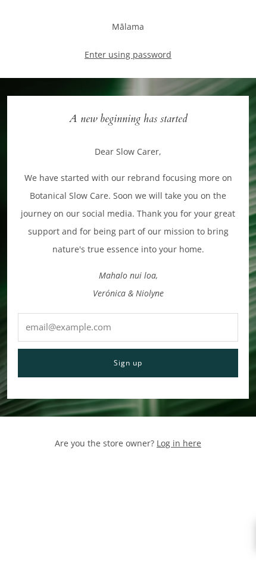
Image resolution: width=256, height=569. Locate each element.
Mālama (128, 26)
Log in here (179, 443)
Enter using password (128, 54)
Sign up (128, 363)
